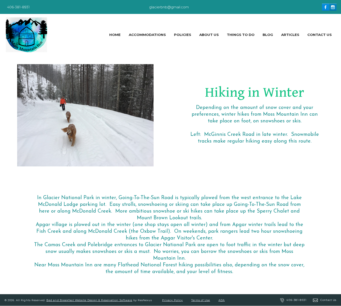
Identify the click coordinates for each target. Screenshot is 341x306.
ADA (222, 300)
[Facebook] (325, 7)
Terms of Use (200, 300)
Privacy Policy (172, 300)
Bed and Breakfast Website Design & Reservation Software (89, 300)
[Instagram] (333, 7)
